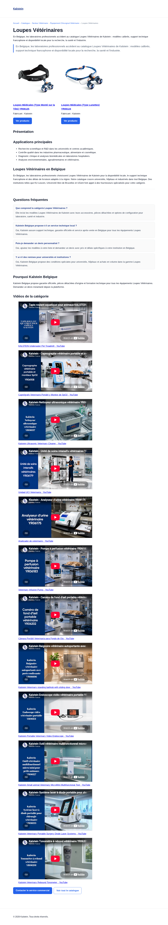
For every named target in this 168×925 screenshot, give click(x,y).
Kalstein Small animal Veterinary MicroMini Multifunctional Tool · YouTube (54, 785)
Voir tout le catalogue (67, 890)
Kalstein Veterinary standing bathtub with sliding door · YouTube (49, 687)
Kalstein (18, 8)
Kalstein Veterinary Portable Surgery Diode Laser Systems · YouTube (52, 833)
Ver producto (22, 121)
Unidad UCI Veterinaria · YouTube (34, 492)
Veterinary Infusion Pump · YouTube (35, 590)
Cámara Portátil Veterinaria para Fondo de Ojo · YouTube (46, 638)
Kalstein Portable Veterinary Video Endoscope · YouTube (46, 736)
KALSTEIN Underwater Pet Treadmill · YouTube (41, 346)
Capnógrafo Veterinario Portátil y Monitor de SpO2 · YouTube (48, 395)
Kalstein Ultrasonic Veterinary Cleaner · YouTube (42, 443)
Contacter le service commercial (32, 890)
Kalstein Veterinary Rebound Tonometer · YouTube (42, 882)
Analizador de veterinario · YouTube (35, 541)
